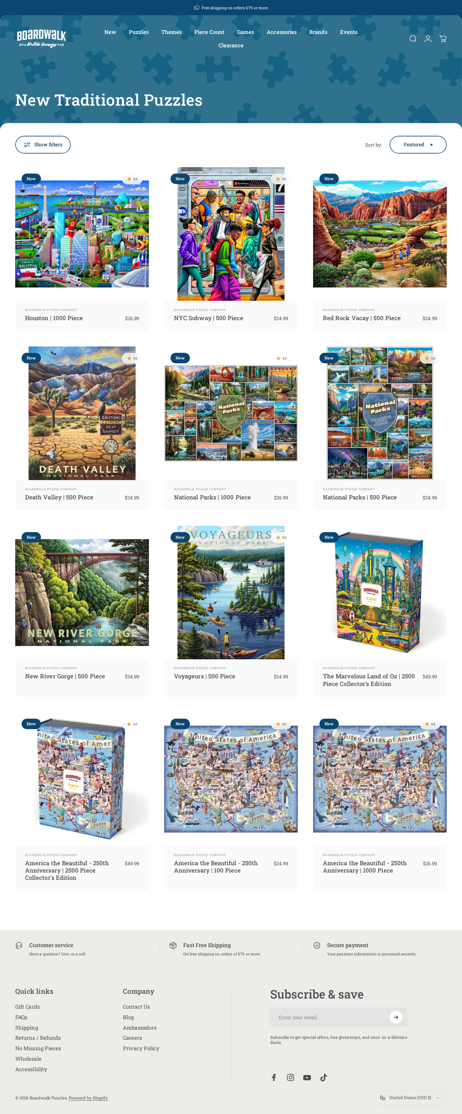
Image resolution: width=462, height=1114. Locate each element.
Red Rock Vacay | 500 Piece (362, 318)
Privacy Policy (141, 1048)
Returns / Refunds (38, 1038)
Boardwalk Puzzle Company (51, 310)
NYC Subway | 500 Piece (208, 318)
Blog (128, 1017)
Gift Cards (27, 1007)
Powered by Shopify (88, 1098)
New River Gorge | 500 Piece (65, 676)
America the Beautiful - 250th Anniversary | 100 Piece (216, 866)
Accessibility (31, 1069)
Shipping (26, 1028)
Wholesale (28, 1059)
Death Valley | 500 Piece (59, 497)
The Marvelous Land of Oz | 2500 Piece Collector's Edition (369, 679)
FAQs (21, 1017)
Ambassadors (140, 1028)
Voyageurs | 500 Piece (205, 676)
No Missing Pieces (38, 1048)
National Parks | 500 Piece (360, 497)
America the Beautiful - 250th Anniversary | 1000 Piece (365, 866)
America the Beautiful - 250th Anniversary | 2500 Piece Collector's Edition (67, 870)
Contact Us (136, 1007)
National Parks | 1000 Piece (212, 497)
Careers (132, 1038)
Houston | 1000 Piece (54, 318)
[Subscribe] (396, 1017)
